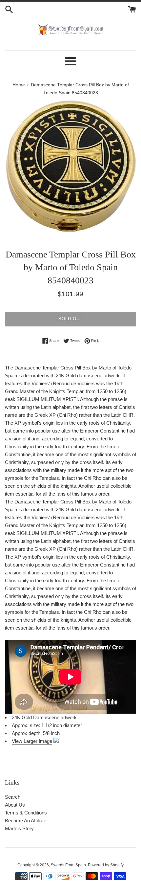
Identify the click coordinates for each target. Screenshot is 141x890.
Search (12, 797)
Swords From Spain (68, 865)
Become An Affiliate (25, 820)
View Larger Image (32, 741)
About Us (15, 805)
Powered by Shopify (106, 865)
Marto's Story (19, 828)
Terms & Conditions (26, 812)
